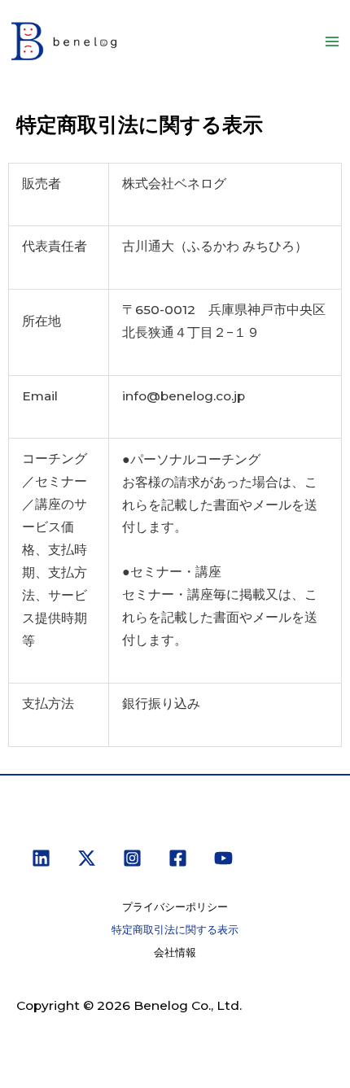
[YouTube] (223, 858)
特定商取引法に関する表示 (175, 930)
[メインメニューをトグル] (332, 41)
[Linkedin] (41, 858)
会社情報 (175, 952)
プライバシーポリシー (175, 907)
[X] (86, 858)
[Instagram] (132, 858)
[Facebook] (177, 858)
